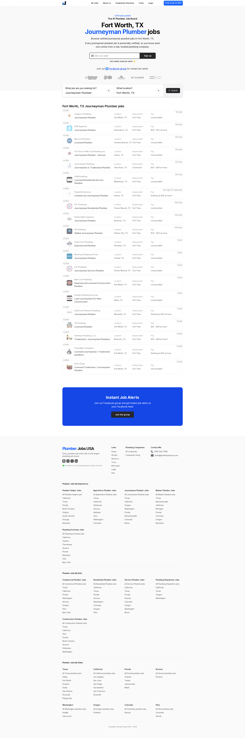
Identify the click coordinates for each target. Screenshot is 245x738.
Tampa (127, 680)
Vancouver (67, 716)
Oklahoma (97, 505)
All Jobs (94, 3)
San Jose (97, 680)
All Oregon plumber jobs (103, 709)
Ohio (95, 516)
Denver (128, 712)
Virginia (65, 512)
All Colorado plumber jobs (135, 709)
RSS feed (115, 466)
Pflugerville (67, 698)
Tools (141, 3)
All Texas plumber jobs (72, 673)
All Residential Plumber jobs (105, 584)
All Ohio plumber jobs (165, 709)
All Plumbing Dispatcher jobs (167, 584)
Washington (98, 519)
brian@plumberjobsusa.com (166, 455)
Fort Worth (66, 680)
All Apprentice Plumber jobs (105, 494)
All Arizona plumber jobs (166, 673)
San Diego (97, 684)
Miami (127, 687)
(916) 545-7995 (161, 451)
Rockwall (66, 695)
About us (107, 3)
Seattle (65, 712)
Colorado (97, 523)
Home (113, 451)
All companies (131, 451)
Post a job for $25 (173, 3)
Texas (65, 502)
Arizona (96, 509)
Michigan (159, 509)
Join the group (122, 414)
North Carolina (68, 509)
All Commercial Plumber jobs (74, 584)
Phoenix (159, 677)
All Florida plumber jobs (134, 673)
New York (66, 562)
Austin (64, 687)
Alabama (97, 512)
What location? (124, 88)
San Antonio (67, 691)
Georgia (65, 519)
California (66, 498)
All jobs (114, 455)
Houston (65, 684)
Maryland (159, 523)
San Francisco (99, 691)
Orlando (128, 677)
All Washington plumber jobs (74, 709)
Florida (65, 505)
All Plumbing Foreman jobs (73, 534)
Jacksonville (130, 684)
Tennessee (67, 544)
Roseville (97, 695)
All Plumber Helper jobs (72, 494)
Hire (113, 473)
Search (174, 90)
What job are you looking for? (81, 88)
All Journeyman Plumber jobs (137, 494)
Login (150, 3)
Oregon (128, 505)
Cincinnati (160, 712)
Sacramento (98, 687)
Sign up (147, 55)
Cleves (159, 716)
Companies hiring (133, 455)
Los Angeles (98, 677)
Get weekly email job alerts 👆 (122, 61)
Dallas (64, 677)
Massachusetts (131, 516)
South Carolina (68, 516)
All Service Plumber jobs (135, 584)
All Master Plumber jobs (165, 494)
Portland (96, 712)
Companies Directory (124, 3)
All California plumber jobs (104, 673)
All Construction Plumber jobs (74, 623)
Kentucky (66, 523)
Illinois (127, 523)
